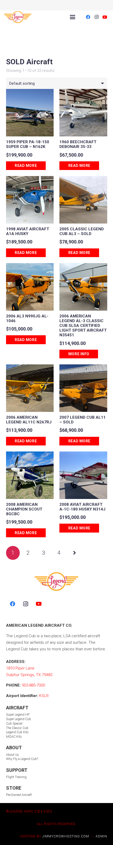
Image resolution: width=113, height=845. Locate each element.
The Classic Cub (17, 728)
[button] (72, 17)
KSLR (44, 695)
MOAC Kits (14, 736)
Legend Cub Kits (17, 732)
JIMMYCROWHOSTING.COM (65, 836)
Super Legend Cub (18, 719)
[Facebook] (88, 17)
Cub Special (14, 723)
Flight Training (16, 777)
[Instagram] (96, 17)
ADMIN (101, 836)
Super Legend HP (17, 714)
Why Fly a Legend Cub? (22, 759)
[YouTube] (105, 17)
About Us (12, 755)
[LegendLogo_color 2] (18, 17)
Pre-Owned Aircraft (19, 795)
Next (74, 553)
